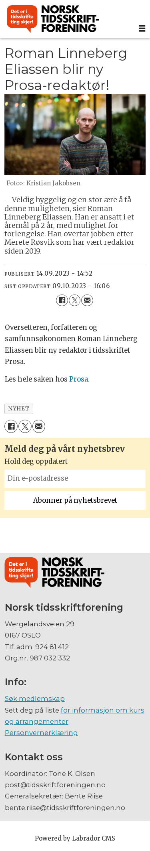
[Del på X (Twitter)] (74, 300)
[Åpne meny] (142, 28)
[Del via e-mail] (87, 300)
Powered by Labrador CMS (75, 838)
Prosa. (79, 379)
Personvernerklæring (41, 733)
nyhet (18, 408)
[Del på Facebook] (62, 300)
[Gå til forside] (67, 19)
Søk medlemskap (35, 699)
